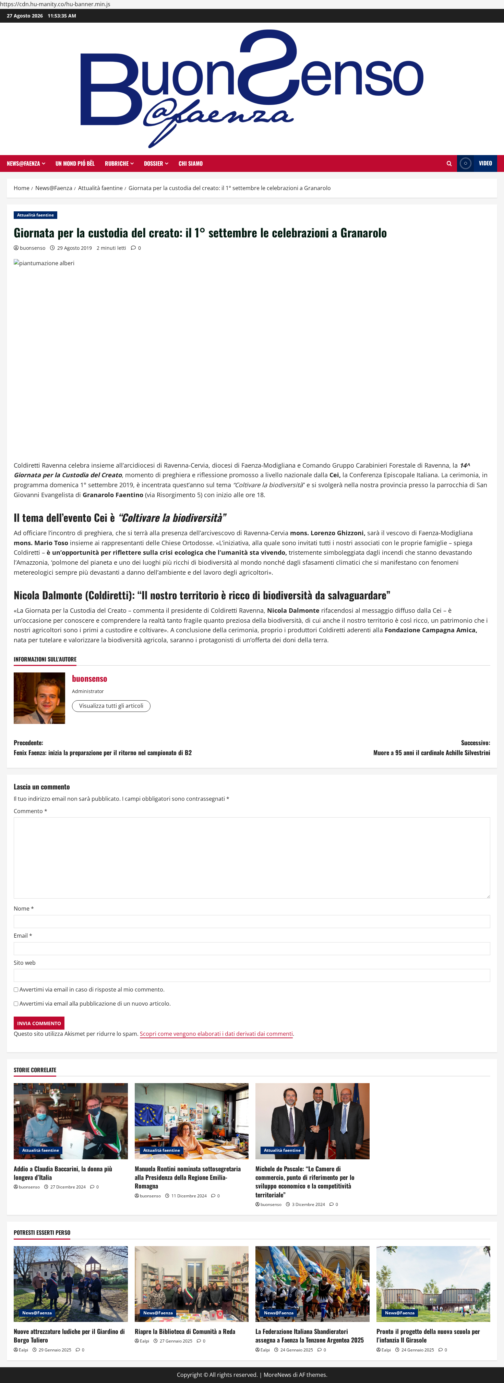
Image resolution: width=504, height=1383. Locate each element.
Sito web (25, 962)
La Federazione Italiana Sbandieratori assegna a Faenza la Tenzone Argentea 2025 (309, 1335)
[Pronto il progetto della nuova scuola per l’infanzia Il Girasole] (433, 1284)
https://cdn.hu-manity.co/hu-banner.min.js (55, 4)
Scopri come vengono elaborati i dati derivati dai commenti (216, 1034)
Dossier (153, 163)
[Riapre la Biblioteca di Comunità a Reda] (192, 1284)
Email (23, 935)
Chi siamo (191, 163)
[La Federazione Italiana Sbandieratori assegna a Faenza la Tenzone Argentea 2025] (312, 1284)
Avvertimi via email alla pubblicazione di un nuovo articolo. (95, 1003)
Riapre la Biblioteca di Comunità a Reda (185, 1331)
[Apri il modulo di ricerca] (449, 163)
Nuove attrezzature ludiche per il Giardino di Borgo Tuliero (69, 1335)
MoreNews (277, 1375)
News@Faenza (23, 163)
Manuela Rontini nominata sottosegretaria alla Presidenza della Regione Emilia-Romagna (188, 1177)
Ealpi (23, 1350)
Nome (24, 908)
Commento (30, 811)
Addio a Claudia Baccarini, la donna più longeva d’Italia (63, 1173)
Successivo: (431, 747)
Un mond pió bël (75, 163)
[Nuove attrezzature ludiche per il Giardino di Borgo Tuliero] (71, 1284)
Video (485, 163)
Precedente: (103, 747)
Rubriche (117, 163)
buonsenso (32, 248)
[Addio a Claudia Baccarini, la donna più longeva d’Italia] (71, 1121)
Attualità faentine (35, 215)
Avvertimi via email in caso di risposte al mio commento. (92, 989)
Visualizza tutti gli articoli (111, 706)
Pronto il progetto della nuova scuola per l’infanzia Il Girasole (428, 1335)
